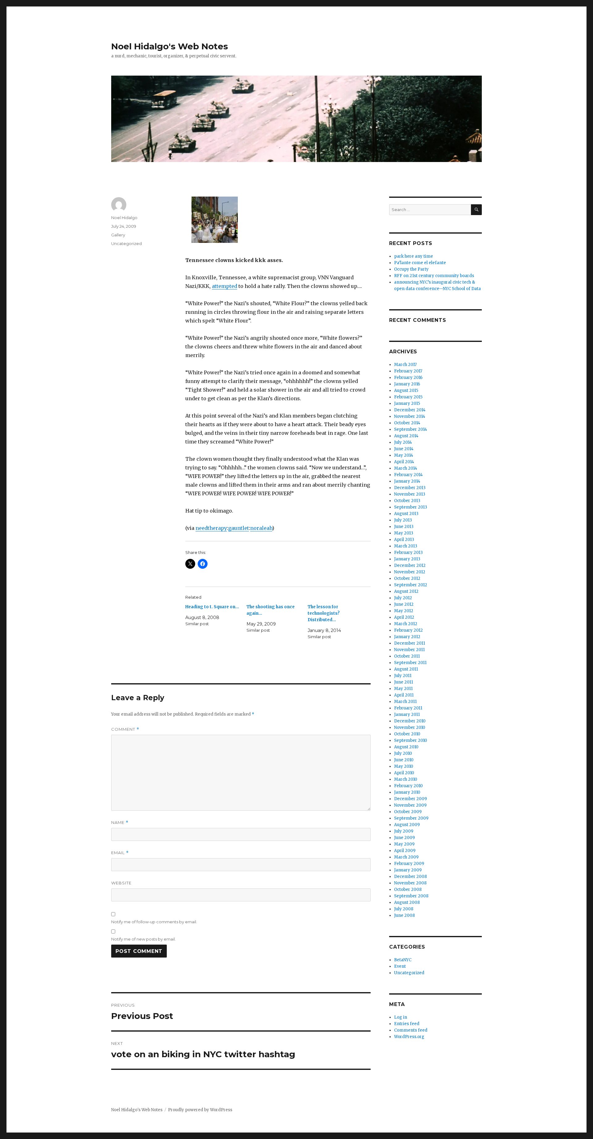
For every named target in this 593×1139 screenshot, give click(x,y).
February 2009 (409, 863)
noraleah (261, 528)
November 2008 (410, 883)
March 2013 (405, 546)
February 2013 (408, 552)
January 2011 (407, 714)
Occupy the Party (411, 269)
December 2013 (410, 487)
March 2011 (405, 701)
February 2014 (408, 474)
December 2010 (410, 721)
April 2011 (404, 695)
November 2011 (409, 649)
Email (120, 852)
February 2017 (408, 371)
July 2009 (403, 831)
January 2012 (407, 636)
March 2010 (405, 779)
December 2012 (410, 565)
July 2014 (403, 442)
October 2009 (408, 811)
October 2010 (407, 734)
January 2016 (407, 384)
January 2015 (407, 403)
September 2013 (410, 507)
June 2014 (404, 448)
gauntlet (238, 528)
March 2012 (405, 623)
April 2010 (404, 772)
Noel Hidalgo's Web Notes (169, 46)
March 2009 (406, 857)
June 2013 (404, 526)
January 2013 (407, 559)
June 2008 (404, 915)
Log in (400, 1017)
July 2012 (403, 598)
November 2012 (409, 572)
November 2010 (409, 727)
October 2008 (408, 889)
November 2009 (410, 805)
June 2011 (403, 682)
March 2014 (405, 468)
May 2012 (403, 610)
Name (119, 822)
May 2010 (403, 766)
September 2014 (410, 429)
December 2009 (410, 798)
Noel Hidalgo (124, 217)
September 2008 (411, 896)
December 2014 (410, 410)
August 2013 (406, 513)
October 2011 (407, 656)
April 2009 (404, 850)
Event (400, 966)
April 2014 (404, 461)
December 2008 (410, 876)
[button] (214, 222)
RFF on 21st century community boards (434, 275)
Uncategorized (126, 243)
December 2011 (409, 643)
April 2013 (404, 539)
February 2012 (408, 630)
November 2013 (409, 494)
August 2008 (407, 902)
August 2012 (406, 591)
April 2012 (404, 617)
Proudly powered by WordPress (200, 1109)
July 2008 (403, 909)
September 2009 (411, 818)
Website (121, 882)
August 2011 (406, 669)
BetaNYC (402, 959)
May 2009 (404, 844)
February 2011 (408, 708)
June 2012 (404, 604)
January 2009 (408, 870)
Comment (125, 729)
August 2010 (406, 747)
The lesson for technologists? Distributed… (324, 613)
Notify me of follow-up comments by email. (154, 921)
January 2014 (407, 481)
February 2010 (408, 785)
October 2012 (407, 578)
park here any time (413, 256)
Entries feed (406, 1023)
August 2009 (407, 824)
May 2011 (403, 688)
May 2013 (403, 533)
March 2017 (405, 364)
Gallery (118, 234)
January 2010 (407, 792)
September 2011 (410, 662)
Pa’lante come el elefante (420, 262)
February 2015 (408, 397)
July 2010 (403, 753)
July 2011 (402, 675)
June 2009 (404, 837)
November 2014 (409, 416)
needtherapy (211, 528)
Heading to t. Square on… (212, 606)
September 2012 (410, 585)
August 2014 (406, 436)
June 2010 (404, 760)
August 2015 (406, 390)
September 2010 (410, 740)
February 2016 (408, 377)
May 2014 (403, 455)
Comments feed (410, 1030)
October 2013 (407, 500)
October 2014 (407, 423)
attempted (224, 286)
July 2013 (403, 520)
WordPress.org (409, 1036)
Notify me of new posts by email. (143, 939)
